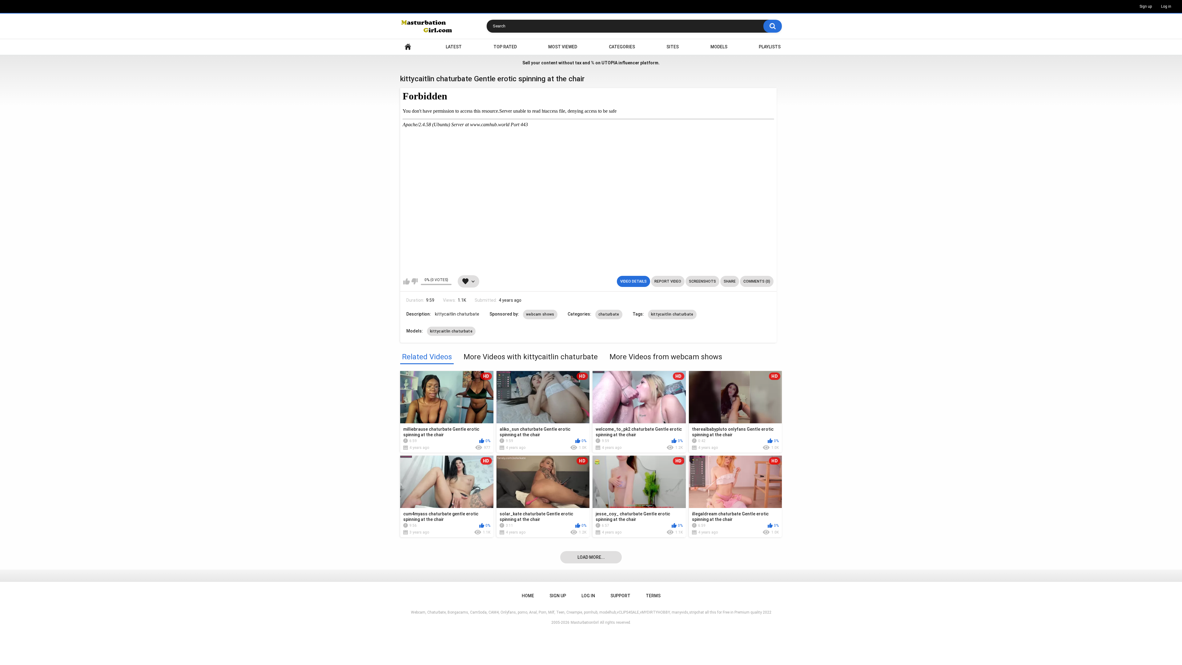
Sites (672, 46)
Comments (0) (756, 281)
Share (730, 281)
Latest (454, 46)
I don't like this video (414, 281)
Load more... (591, 557)
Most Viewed (562, 46)
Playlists (770, 46)
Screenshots (702, 281)
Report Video (667, 281)
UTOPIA (609, 62)
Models (718, 46)
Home (408, 47)
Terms (653, 595)
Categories (622, 46)
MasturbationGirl (585, 622)
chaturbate (608, 314)
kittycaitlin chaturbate (672, 314)
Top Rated (505, 46)
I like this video (406, 281)
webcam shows (540, 314)
